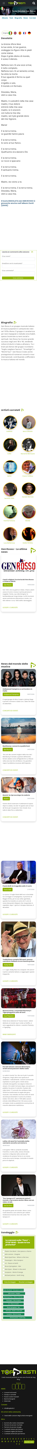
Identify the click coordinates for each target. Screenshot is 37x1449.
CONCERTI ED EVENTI (10, 711)
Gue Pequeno (9, 1016)
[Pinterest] (16, 1386)
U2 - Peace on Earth (11, 1263)
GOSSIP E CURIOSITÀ (10, 607)
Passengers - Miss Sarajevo (14, 1260)
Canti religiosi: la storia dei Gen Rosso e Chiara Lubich (18, 580)
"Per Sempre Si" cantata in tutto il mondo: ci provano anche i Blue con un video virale (18, 1200)
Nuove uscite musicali (11, 1397)
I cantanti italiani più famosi (13, 1429)
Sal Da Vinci (8, 1205)
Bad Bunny (8, 749)
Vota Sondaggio (10, 1282)
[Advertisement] (18, 25)
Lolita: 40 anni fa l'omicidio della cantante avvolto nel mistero (16, 1142)
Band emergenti (9, 1399)
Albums (5, 18)
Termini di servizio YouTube (13, 1425)
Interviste (7, 1401)
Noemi (6, 799)
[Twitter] (23, 1386)
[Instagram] (20, 1386)
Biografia (18, 18)
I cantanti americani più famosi (14, 1433)
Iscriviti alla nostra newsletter (14, 1423)
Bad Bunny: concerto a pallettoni (16, 746)
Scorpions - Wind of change (14, 1272)
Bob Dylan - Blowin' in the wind (15, 1269)
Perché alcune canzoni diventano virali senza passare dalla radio (16, 1068)
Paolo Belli (7, 890)
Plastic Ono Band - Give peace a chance (18, 1251)
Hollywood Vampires (11, 694)
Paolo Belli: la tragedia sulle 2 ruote (17, 886)
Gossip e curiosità (10, 1394)
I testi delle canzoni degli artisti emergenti (18, 1415)
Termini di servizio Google (13, 1427)
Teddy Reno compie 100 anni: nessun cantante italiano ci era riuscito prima (18, 960)
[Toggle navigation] (3, 3)
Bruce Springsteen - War (13, 1266)
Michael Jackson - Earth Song (14, 1275)
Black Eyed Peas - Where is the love (17, 1257)
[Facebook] (13, 1386)
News (25, 18)
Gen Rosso (8, 585)
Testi (11, 18)
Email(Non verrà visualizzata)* (12, 263)
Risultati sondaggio (26, 1282)
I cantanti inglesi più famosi (13, 1431)
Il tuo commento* (8, 270)
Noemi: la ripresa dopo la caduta (16, 795)
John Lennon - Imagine (12, 1254)
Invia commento (18, 278)
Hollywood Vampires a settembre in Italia (17, 690)
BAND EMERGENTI (9, 1034)
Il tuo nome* (6, 256)
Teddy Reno (8, 965)
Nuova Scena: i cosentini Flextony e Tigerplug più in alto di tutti (17, 1011)
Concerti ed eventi (10, 1392)
